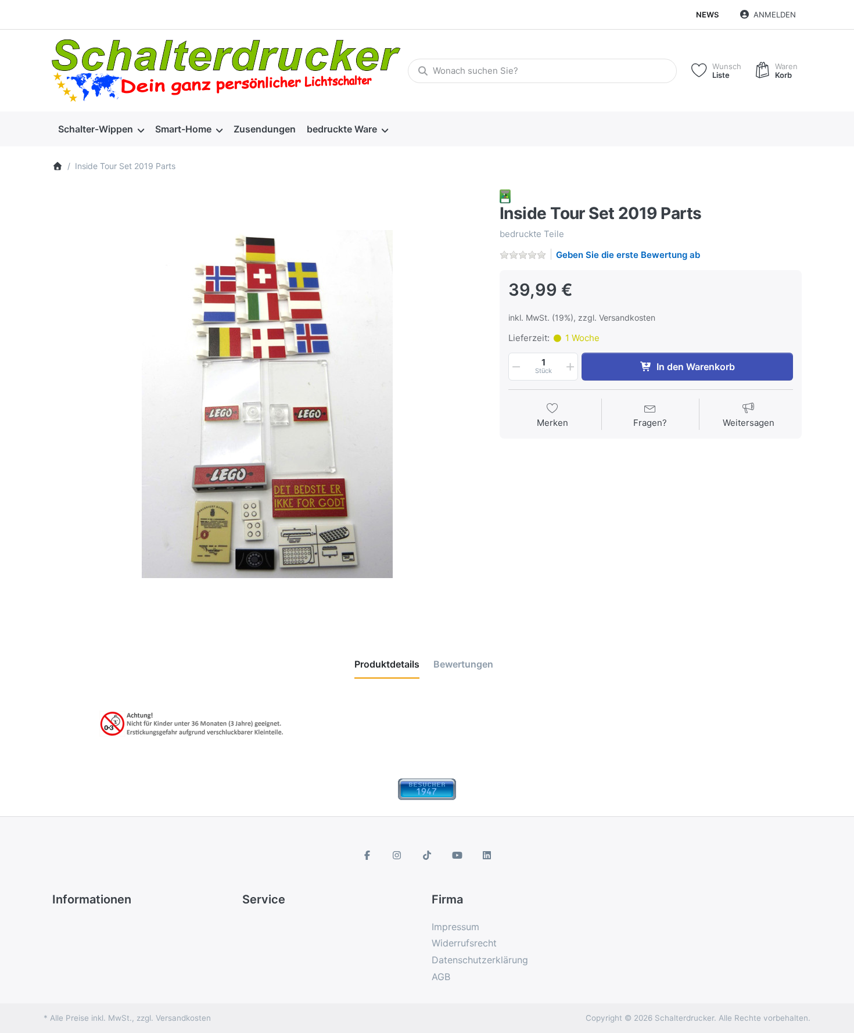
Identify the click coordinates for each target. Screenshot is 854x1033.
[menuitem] (100, 129)
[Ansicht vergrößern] (267, 404)
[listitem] (267, 404)
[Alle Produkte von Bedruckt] (505, 195)
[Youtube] (457, 855)
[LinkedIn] (487, 855)
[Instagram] (397, 855)
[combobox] (542, 71)
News (707, 14)
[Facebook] (367, 855)
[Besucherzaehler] (427, 788)
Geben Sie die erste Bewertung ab (628, 254)
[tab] (386, 664)
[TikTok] (427, 855)
